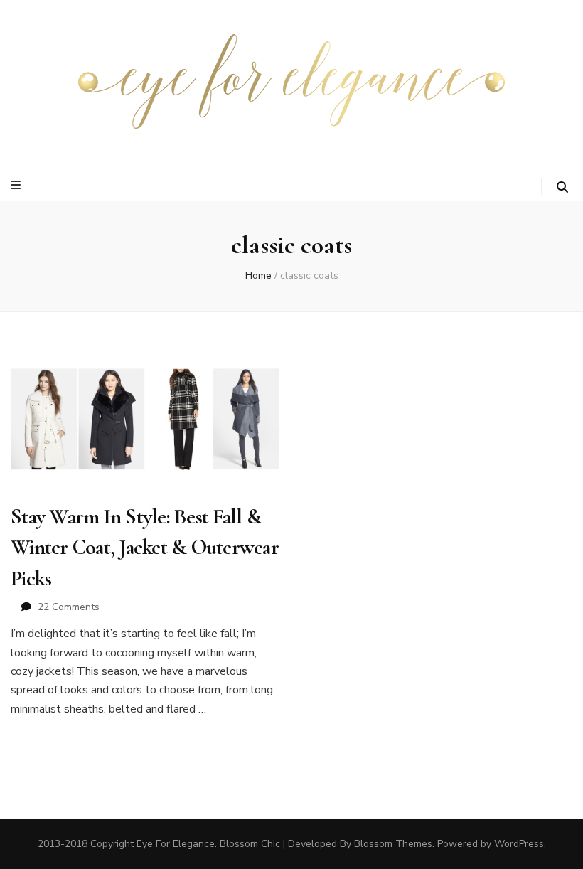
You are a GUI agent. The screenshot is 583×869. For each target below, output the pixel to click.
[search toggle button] (562, 187)
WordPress (519, 844)
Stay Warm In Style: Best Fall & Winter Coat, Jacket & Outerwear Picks (145, 547)
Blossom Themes (393, 844)
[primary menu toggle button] (17, 185)
